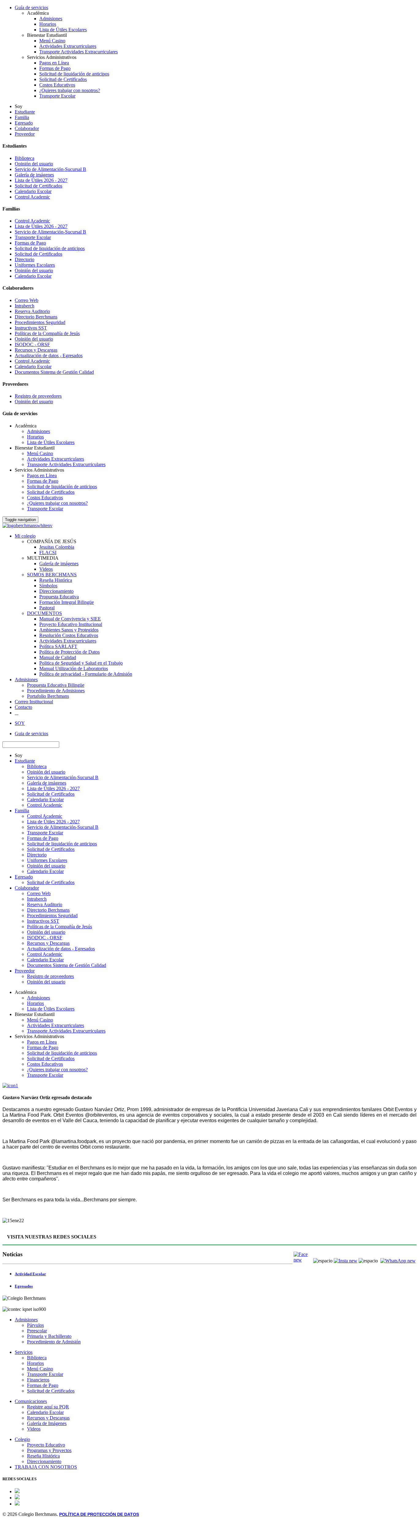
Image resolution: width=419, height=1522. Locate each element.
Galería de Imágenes (47, 1423)
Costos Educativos (57, 84)
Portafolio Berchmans (48, 696)
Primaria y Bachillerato (49, 1336)
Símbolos (48, 585)
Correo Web (26, 300)
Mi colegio (25, 536)
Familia (22, 117)
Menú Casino (52, 40)
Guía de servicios (31, 7)
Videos (46, 569)
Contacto (23, 707)
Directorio (24, 259)
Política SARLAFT (58, 646)
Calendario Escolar (33, 191)
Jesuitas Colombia (56, 547)
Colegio (22, 1439)
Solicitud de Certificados (63, 79)
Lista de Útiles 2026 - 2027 (41, 180)
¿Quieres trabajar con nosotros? (69, 90)
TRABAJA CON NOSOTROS (46, 1467)
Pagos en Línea (54, 62)
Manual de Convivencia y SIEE (70, 618)
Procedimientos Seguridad (40, 322)
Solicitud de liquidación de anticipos (74, 73)
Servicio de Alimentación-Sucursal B (50, 169)
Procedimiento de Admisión (54, 1341)
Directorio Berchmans (36, 316)
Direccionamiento (56, 591)
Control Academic (32, 196)
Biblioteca (24, 158)
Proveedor (25, 134)
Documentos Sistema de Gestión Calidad (54, 372)
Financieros (38, 1379)
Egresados (24, 1286)
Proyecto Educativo (46, 1444)
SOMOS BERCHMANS (52, 574)
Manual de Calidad (57, 657)
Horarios (47, 24)
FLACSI (47, 552)
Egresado (24, 123)
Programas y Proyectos (49, 1450)
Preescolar (37, 1330)
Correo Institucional (34, 701)
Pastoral (47, 607)
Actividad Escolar (30, 1274)
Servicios (24, 1352)
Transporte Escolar (57, 96)
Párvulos (35, 1325)
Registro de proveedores (38, 396)
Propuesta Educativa (59, 596)
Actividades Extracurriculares (67, 46)
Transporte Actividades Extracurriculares (78, 51)
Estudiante (25, 111)
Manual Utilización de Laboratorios (73, 668)
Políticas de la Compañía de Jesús (47, 333)
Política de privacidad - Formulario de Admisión (85, 674)
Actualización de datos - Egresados (49, 355)
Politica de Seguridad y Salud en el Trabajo (81, 663)
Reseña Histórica (55, 580)
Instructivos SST (31, 327)
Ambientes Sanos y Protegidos (68, 629)
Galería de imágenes (34, 174)
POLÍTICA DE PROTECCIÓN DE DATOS (99, 1514)
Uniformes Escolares (35, 265)
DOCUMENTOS (44, 613)
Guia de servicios (31, 733)
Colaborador (27, 128)
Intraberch (24, 305)
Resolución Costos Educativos (68, 635)
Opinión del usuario (34, 163)
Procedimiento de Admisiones (56, 690)
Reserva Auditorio (32, 311)
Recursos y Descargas (36, 350)
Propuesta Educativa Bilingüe (55, 685)
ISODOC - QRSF (32, 344)
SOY (20, 723)
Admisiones (50, 18)
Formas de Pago (55, 68)
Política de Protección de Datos (69, 652)
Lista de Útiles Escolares (63, 29)
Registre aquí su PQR (48, 1406)
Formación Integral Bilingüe (66, 602)
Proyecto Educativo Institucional (70, 624)
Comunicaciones (31, 1401)
